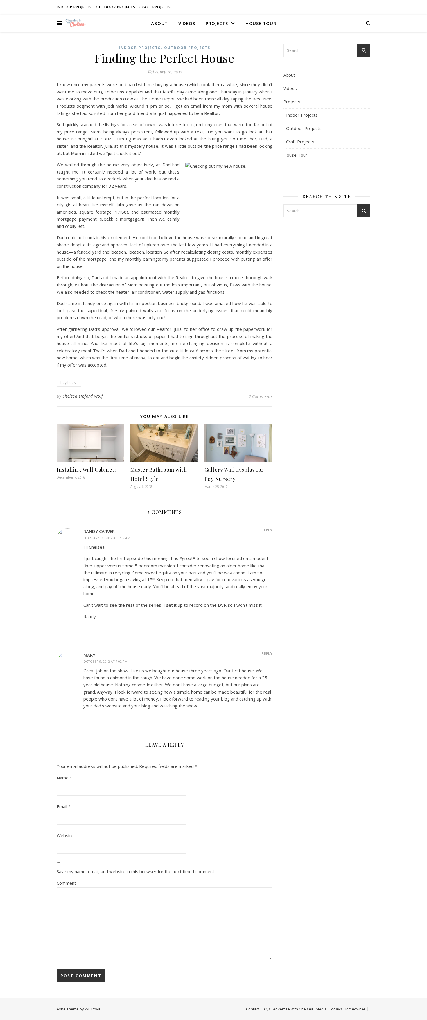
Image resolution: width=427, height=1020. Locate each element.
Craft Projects (155, 7)
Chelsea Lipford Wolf (82, 396)
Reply (266, 529)
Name (64, 778)
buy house (69, 382)
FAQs (266, 1009)
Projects (217, 23)
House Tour (260, 23)
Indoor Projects (74, 7)
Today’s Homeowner (347, 1009)
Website (65, 835)
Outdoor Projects (115, 7)
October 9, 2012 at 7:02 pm (105, 661)
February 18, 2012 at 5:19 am (106, 538)
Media (321, 1009)
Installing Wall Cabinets (87, 469)
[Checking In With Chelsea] (75, 23)
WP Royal (93, 1009)
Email (64, 806)
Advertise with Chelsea (293, 1009)
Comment (66, 883)
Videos (186, 23)
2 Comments (260, 396)
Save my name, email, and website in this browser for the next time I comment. (136, 871)
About (159, 23)
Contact (252, 1009)
